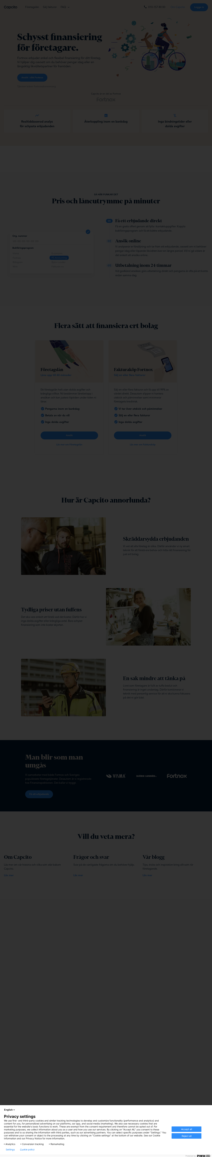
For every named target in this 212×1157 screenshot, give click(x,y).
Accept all (186, 1129)
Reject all (186, 1136)
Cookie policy (27, 1149)
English (8, 1109)
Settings (10, 1149)
